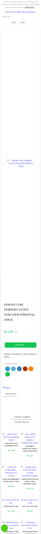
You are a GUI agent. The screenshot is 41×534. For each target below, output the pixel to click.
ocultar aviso (29, 7)
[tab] (10, 394)
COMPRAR (20, 345)
